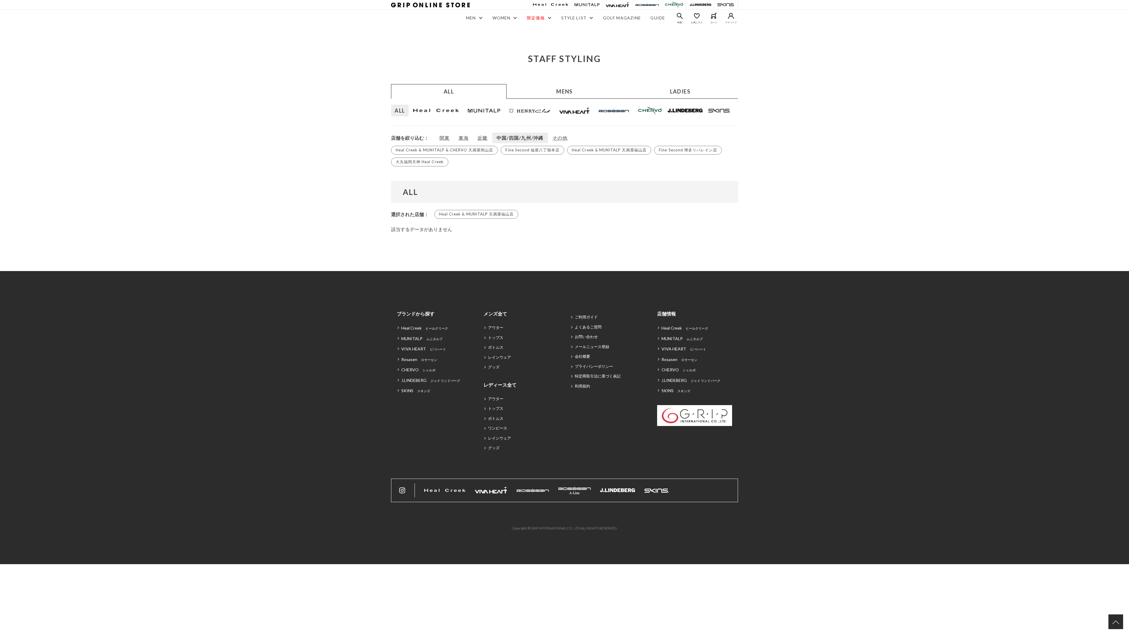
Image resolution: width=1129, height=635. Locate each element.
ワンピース (497, 428)
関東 (445, 138)
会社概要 (582, 356)
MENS (564, 91)
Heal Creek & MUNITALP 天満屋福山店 (609, 150)
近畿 (482, 138)
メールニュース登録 (592, 346)
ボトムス (495, 347)
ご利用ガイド (586, 317)
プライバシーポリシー (594, 366)
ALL (449, 91)
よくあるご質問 (588, 327)
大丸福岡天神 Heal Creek (420, 161)
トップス (495, 337)
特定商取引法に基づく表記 (598, 376)
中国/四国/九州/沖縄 (520, 138)
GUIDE (657, 17)
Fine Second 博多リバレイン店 (688, 150)
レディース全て (500, 384)
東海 (464, 138)
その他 (560, 138)
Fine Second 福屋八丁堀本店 (532, 150)
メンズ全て (495, 313)
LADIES (680, 91)
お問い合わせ (586, 336)
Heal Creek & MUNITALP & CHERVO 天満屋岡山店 (444, 150)
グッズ (494, 367)
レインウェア (499, 357)
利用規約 (582, 386)
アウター (495, 327)
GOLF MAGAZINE (622, 17)
